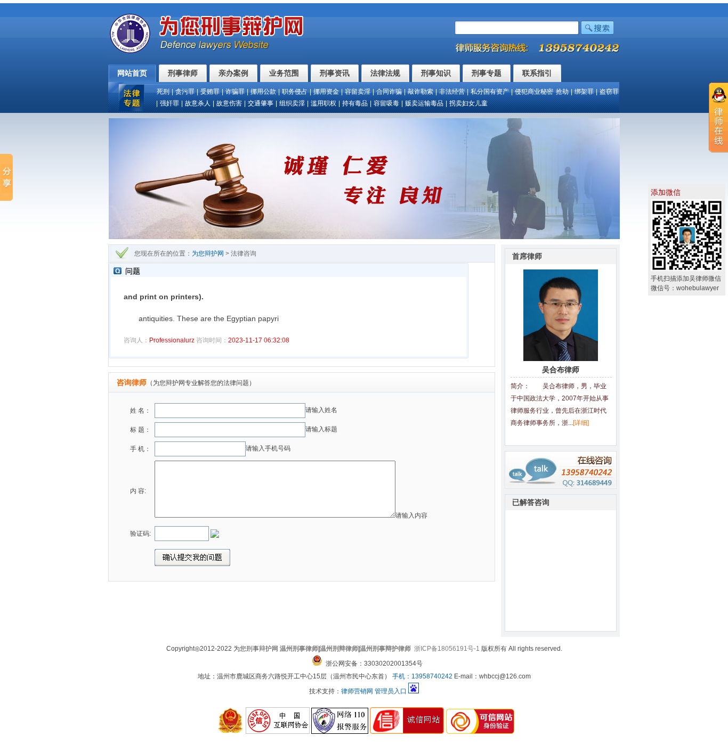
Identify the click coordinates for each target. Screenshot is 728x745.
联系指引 (537, 73)
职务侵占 (295, 91)
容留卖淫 (357, 91)
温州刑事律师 (299, 648)
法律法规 (385, 73)
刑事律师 (183, 73)
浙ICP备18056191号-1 (447, 648)
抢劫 (562, 91)
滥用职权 (323, 103)
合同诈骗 (389, 91)
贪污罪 (185, 91)
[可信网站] (480, 731)
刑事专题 (486, 73)
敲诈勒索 (420, 91)
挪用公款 (263, 91)
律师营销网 (357, 691)
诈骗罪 (235, 91)
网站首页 (132, 73)
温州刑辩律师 (339, 648)
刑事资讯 (335, 73)
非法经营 (452, 91)
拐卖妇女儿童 (468, 103)
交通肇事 (260, 103)
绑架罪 (584, 91)
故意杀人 (198, 103)
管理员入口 (391, 691)
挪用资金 (326, 91)
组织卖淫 (292, 103)
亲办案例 (233, 73)
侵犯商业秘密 (534, 91)
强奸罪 (169, 103)
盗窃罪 (609, 91)
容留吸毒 (386, 103)
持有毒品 (355, 103)
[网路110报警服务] (339, 731)
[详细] (581, 423)
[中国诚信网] (407, 731)
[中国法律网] (229, 731)
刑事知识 (436, 73)
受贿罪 (210, 91)
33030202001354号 (393, 663)
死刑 (163, 91)
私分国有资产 (490, 91)
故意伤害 (229, 103)
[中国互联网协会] (278, 731)
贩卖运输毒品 (424, 103)
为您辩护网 (208, 253)
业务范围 (284, 73)
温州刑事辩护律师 (385, 648)
